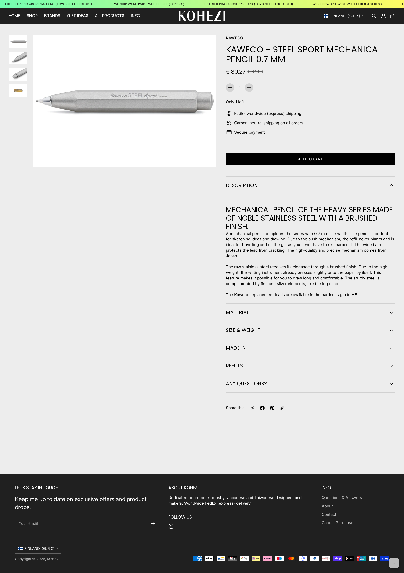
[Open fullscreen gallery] (207, 158)
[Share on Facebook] (262, 408)
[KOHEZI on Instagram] (171, 526)
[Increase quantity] (249, 87)
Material (237, 312)
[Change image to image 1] (18, 41)
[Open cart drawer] (392, 16)
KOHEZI (53, 559)
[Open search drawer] (374, 16)
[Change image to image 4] (18, 90)
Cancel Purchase (337, 522)
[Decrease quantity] (230, 87)
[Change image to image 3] (18, 74)
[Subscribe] (153, 523)
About (327, 506)
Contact (329, 514)
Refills (234, 365)
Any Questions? (246, 383)
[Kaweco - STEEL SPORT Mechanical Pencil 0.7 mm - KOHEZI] (124, 101)
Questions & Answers (342, 497)
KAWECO (234, 38)
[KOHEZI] (202, 16)
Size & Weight (243, 330)
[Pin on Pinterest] (272, 408)
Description (242, 185)
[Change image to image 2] (18, 58)
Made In (236, 348)
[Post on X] (252, 408)
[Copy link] (282, 408)
